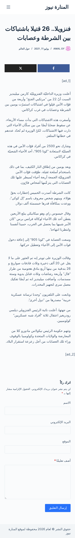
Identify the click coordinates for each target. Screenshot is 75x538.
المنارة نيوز (57, 7)
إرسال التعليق (58, 508)
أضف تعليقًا (62, 461)
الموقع (66, 441)
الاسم (67, 403)
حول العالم (24, 48)
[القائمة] (8, 7)
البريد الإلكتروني (60, 422)
